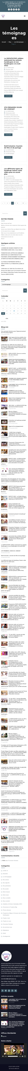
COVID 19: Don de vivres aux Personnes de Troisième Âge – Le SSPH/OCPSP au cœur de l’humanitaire (13, 775)
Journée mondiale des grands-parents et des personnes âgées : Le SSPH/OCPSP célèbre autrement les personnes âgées (17, 597)
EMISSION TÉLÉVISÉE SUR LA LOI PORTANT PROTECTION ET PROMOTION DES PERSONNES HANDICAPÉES (18, 828)
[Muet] (22, 1056)
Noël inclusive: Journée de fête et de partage (13, 147)
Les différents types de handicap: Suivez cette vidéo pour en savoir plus (13, 171)
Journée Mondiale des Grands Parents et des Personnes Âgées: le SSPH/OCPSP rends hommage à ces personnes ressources (17, 674)
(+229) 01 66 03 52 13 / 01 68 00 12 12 (11, 976)
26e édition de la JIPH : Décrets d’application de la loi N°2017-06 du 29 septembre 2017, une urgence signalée (17, 654)
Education (13, 114)
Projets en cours (7, 921)
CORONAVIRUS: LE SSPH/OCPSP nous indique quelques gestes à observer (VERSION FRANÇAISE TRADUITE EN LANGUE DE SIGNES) (14, 801)
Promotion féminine (13, 860)
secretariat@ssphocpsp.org (8, 978)
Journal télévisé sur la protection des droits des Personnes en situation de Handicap (17, 821)
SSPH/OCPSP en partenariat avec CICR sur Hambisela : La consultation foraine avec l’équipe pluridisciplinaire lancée (18, 578)
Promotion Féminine (12, 129)
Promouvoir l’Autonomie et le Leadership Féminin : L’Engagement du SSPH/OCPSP (17, 444)
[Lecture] (3, 1056)
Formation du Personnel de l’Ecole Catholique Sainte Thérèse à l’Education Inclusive (18, 693)
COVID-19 (8, 114)
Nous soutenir (12, 120)
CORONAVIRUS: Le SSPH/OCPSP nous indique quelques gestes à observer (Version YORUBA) (13, 808)
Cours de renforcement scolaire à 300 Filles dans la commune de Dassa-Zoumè (18, 761)
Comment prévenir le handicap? (17, 514)
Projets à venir (14, 127)
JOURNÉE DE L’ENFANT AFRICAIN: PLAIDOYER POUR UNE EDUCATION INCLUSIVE (13, 768)
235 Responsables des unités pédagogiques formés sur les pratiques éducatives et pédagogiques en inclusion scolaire (12, 644)
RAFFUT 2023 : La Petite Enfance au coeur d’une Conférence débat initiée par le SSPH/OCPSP (18, 498)
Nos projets (13, 73)
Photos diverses (7, 910)
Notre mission (6, 892)
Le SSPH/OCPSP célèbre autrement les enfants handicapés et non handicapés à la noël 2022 (13, 61)
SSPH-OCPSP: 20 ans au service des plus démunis (17, 354)
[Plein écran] (25, 1056)
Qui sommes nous (15, 80)
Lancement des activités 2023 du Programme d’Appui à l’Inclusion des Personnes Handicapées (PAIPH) (17, 538)
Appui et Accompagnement (16, 426)
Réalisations (7, 82)
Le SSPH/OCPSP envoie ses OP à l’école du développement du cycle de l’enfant (17, 720)
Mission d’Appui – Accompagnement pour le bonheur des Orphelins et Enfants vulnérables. (17, 413)
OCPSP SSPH (10, 67)
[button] (14, 1051)
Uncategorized (14, 82)
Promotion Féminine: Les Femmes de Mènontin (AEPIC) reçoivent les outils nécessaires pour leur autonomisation (18, 529)
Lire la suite (8, 95)
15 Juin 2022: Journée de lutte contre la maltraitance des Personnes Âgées (17, 636)
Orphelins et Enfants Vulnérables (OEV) (13, 185)
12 (23, 203)
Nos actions (18, 71)
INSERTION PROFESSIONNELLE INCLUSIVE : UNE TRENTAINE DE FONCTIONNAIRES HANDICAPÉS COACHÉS (17, 361)
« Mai (6, 318)
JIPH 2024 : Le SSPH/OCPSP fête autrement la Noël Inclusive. (18, 406)
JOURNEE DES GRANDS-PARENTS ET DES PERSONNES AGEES (18, 379)
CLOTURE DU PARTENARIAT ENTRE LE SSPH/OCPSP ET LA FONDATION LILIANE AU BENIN (12, 263)
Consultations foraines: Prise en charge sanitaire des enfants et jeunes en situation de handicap (17, 521)
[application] (14, 1050)
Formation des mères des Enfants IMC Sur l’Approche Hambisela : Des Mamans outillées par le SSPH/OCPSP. (17, 452)
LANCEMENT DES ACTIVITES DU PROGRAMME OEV (17, 385)
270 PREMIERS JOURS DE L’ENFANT (13, 108)
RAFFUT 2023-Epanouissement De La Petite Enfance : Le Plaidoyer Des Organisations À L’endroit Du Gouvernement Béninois (13, 489)
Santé (12, 131)
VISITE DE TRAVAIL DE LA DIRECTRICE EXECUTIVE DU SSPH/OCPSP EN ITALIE (16, 848)
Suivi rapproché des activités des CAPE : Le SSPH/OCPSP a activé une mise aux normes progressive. (18, 339)
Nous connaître (8, 183)
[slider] (13, 1056)
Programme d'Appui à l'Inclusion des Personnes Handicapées (13, 78)
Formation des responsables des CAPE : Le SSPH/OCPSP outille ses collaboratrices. (17, 728)
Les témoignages (10, 71)
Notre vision (6, 895)
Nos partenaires (12, 181)
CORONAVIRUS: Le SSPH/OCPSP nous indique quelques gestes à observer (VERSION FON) (13, 814)
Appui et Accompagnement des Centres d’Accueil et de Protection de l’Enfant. (17, 399)
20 (14, 311)
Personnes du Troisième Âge (10, 907)
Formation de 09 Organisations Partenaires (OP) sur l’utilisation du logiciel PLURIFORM (14, 745)
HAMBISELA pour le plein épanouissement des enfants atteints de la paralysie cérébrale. (17, 392)
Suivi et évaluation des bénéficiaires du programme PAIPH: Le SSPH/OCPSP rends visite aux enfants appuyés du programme (13, 506)
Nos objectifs (6, 882)
